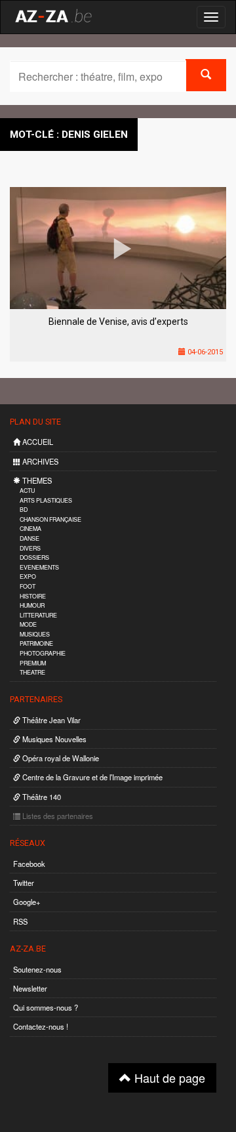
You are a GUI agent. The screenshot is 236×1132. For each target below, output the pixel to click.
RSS (20, 921)
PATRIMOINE (36, 643)
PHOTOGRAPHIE (43, 653)
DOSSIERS (34, 557)
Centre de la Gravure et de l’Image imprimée (91, 777)
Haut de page (168, 1077)
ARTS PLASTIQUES (46, 500)
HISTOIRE (33, 596)
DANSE (29, 538)
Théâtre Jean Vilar (50, 720)
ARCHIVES (39, 461)
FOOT (27, 586)
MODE (28, 624)
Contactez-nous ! (40, 1026)
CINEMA (30, 528)
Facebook (29, 863)
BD (24, 509)
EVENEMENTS (39, 567)
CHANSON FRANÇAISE (50, 519)
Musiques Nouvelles (53, 739)
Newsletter (30, 988)
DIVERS (30, 548)
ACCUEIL (36, 441)
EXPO (28, 576)
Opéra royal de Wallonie (59, 758)
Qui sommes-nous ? (45, 1007)
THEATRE (32, 672)
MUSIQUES (35, 634)
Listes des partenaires (56, 815)
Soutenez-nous (37, 969)
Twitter (23, 882)
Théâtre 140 (40, 796)
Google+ (27, 901)
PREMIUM (33, 663)
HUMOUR (32, 605)
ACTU (27, 490)
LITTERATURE (38, 615)
